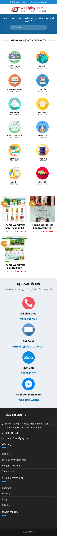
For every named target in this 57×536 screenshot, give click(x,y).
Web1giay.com (28, 400)
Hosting (6, 493)
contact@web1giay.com (28, 346)
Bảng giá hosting (11, 465)
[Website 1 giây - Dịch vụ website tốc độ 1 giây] (28, 9)
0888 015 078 (28, 318)
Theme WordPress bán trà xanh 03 (14, 226)
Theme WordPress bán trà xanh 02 (42, 226)
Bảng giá (6, 487)
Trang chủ (9, 18)
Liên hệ (6, 453)
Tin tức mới (8, 471)
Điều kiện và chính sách (14, 459)
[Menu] (3, 9)
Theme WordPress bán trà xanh (14, 266)
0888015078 (28, 373)
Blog (4, 499)
